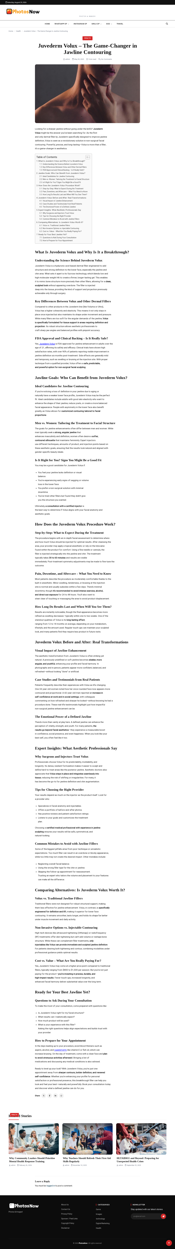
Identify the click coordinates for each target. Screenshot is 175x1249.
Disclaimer (65, 1228)
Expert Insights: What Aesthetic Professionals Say (59, 210)
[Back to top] (169, 1243)
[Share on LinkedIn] (55, 1095)
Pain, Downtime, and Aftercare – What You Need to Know (65, 192)
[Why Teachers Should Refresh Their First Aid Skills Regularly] (87, 1139)
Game (98, 1209)
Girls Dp (96, 24)
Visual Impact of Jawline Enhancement (58, 201)
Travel (120, 24)
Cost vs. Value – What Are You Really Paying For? (62, 231)
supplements (60, 1050)
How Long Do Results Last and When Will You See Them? (65, 194)
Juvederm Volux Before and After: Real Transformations (62, 198)
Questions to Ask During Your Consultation (59, 238)
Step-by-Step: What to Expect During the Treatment (63, 189)
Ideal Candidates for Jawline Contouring (58, 176)
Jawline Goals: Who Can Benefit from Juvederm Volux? (61, 173)
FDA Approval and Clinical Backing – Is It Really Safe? (63, 170)
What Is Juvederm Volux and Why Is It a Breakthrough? (61, 161)
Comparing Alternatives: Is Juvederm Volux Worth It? (60, 222)
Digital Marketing (103, 1223)
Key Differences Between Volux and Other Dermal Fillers (65, 167)
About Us (65, 1205)
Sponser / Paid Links (69, 1219)
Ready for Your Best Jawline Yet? (52, 234)
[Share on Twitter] (43, 1095)
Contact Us (65, 1209)
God (108, 24)
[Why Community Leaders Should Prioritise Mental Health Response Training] (34, 1139)
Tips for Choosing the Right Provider (57, 216)
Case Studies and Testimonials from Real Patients (62, 204)
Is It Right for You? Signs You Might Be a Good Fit (62, 182)
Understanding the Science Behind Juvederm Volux (63, 164)
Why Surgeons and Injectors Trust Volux (58, 213)
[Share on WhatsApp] (61, 1095)
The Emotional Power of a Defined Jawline (59, 207)
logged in (51, 1186)
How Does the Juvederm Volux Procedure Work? (59, 185)
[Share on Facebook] (49, 1095)
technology (100, 1219)
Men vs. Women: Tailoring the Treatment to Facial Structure (66, 179)
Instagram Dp (80, 24)
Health (18, 31)
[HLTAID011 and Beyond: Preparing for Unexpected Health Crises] (141, 1139)
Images (99, 1214)
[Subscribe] (163, 1216)
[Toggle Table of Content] (86, 157)
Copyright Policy (67, 1223)
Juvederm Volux (47, 343)
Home (47, 24)
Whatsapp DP (61, 24)
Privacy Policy (66, 1214)
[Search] (166, 23)
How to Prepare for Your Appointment (58, 240)
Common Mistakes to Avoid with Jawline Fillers (61, 219)
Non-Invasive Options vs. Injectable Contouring (61, 228)
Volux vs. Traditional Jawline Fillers (56, 225)
